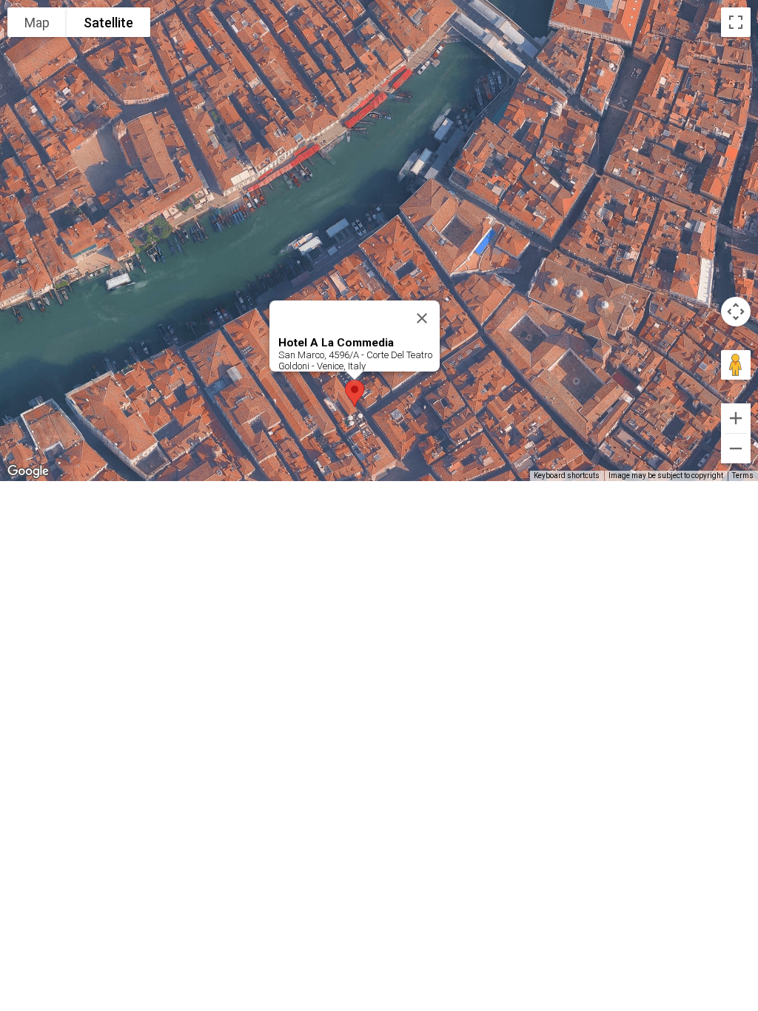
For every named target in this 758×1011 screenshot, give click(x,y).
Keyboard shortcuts (567, 475)
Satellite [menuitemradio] (108, 22)
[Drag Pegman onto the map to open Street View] (736, 365)
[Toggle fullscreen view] (736, 22)
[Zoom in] (736, 418)
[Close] (422, 318)
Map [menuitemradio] (37, 22)
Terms (743, 475)
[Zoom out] (736, 448)
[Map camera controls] (736, 311)
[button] (354, 393)
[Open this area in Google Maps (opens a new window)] (28, 471)
